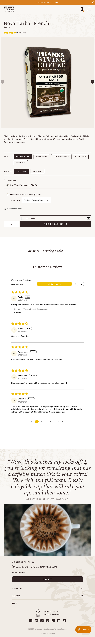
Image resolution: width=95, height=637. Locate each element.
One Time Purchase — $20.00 (23, 185)
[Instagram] (36, 620)
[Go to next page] (63, 421)
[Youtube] (58, 620)
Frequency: (15, 200)
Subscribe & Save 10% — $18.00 (25, 194)
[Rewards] (83, 629)
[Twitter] (47, 620)
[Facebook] (30, 620)
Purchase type (10, 180)
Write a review (54, 284)
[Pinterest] (42, 620)
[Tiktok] (64, 620)
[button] (10, 32)
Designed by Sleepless (47, 634)
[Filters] (75, 284)
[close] (93, 2)
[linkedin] (53, 620)
